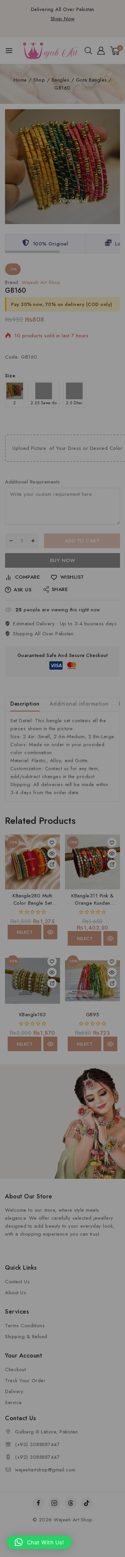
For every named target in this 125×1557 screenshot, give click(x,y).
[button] (39, 1542)
